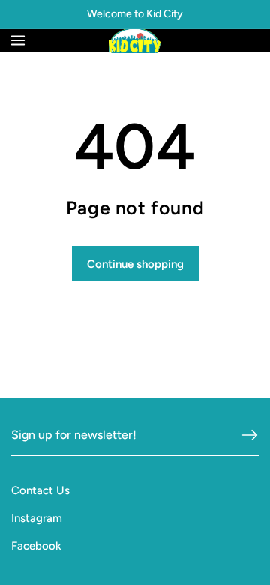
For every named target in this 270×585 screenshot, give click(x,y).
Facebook (36, 546)
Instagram (36, 518)
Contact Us (40, 490)
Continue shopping (135, 264)
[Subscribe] (250, 435)
